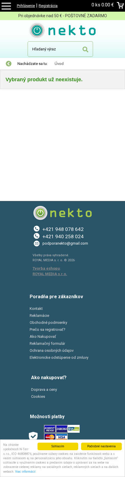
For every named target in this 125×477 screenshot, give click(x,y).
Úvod (59, 63)
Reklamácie (39, 315)
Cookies (38, 396)
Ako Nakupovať (43, 336)
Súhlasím (57, 446)
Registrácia (48, 5)
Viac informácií (25, 471)
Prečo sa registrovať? (47, 329)
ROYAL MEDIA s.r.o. (50, 274)
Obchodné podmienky (48, 322)
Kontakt (36, 308)
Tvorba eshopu (46, 268)
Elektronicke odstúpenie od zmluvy (59, 357)
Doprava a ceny (44, 389)
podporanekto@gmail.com (65, 243)
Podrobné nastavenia (101, 446)
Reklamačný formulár (47, 343)
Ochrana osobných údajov (52, 350)
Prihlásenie (26, 5)
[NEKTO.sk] (62, 31)
